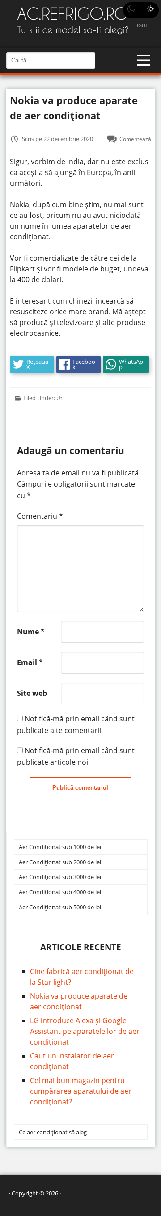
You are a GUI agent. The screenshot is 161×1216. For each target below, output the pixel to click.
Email (30, 662)
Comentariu (40, 516)
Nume (31, 632)
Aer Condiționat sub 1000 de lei (60, 847)
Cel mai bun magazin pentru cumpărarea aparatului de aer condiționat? (80, 1091)
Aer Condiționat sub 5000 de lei (60, 907)
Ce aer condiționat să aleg (53, 1132)
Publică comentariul (80, 787)
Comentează (135, 138)
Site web (32, 693)
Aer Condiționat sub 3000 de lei (60, 877)
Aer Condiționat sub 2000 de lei (60, 862)
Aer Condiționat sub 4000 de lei (60, 892)
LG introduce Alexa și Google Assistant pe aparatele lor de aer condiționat (85, 1031)
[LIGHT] (141, 10)
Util (60, 397)
